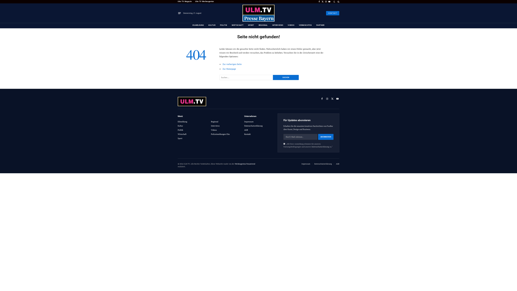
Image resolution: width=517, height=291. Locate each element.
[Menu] (179, 13)
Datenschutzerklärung (320, 147)
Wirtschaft (238, 25)
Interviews (277, 25)
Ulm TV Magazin (185, 1)
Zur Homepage (229, 68)
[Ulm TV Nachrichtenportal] (258, 13)
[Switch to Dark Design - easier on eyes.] (334, 2)
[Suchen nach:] (246, 77)
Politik (223, 25)
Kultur (211, 25)
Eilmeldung (198, 25)
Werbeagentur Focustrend (245, 164)
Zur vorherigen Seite (232, 64)
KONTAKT (332, 13)
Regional (263, 25)
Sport (251, 25)
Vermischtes (305, 25)
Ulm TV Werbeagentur (204, 1)
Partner (320, 25)
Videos (291, 25)
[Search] (338, 1)
